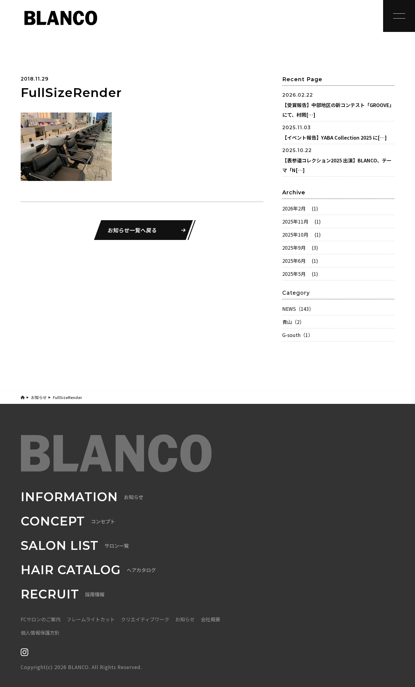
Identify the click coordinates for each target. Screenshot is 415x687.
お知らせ (39, 397)
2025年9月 (300, 247)
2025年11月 (301, 221)
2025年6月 (300, 260)
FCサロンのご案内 (40, 619)
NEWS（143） (298, 308)
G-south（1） (297, 334)
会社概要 (210, 619)
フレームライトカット (91, 619)
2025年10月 (301, 234)
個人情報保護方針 (40, 632)
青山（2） (293, 321)
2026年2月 (300, 208)
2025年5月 (300, 273)
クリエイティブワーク (145, 619)
